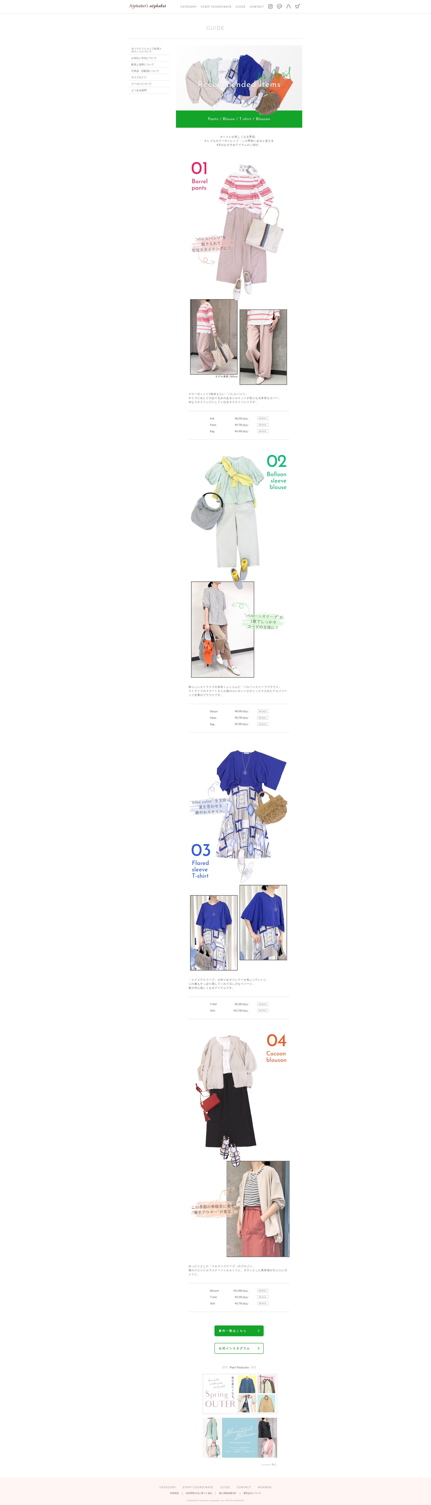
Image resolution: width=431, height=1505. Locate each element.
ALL (274, 1464)
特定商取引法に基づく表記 (199, 1493)
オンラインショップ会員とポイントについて (146, 50)
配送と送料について (142, 64)
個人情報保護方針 (228, 1493)
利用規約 (174, 1493)
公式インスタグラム (234, 1348)
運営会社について (252, 1493)
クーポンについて (141, 83)
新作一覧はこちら (233, 1330)
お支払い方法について (144, 58)
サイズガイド (138, 77)
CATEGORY (188, 6)
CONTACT (257, 6)
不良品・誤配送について (145, 70)
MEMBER (265, 1487)
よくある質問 (138, 90)
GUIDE (241, 6)
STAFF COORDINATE (216, 6)
